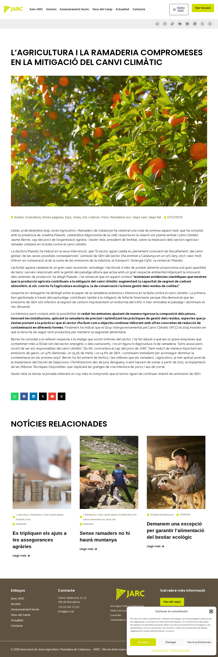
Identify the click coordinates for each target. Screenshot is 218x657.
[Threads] (210, 24)
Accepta (143, 642)
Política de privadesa (180, 650)
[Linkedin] (195, 24)
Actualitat (122, 9)
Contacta (139, 9)
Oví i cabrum (91, 217)
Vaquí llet (155, 217)
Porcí (104, 217)
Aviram (19, 217)
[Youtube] (180, 24)
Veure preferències (199, 642)
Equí (68, 217)
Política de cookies (160, 650)
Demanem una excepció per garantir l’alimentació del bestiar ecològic (175, 530)
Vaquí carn (139, 217)
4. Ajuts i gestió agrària (52, 515)
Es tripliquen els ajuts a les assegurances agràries (40, 540)
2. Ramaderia (35, 515)
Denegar (171, 642)
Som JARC (36, 9)
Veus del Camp (102, 9)
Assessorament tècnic (74, 9)
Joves (77, 217)
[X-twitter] (202, 24)
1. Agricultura (22, 515)
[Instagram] (165, 24)
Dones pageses (53, 217)
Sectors (51, 9)
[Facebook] (187, 24)
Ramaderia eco (120, 217)
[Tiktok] (172, 24)
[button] (211, 611)
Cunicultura (33, 217)
